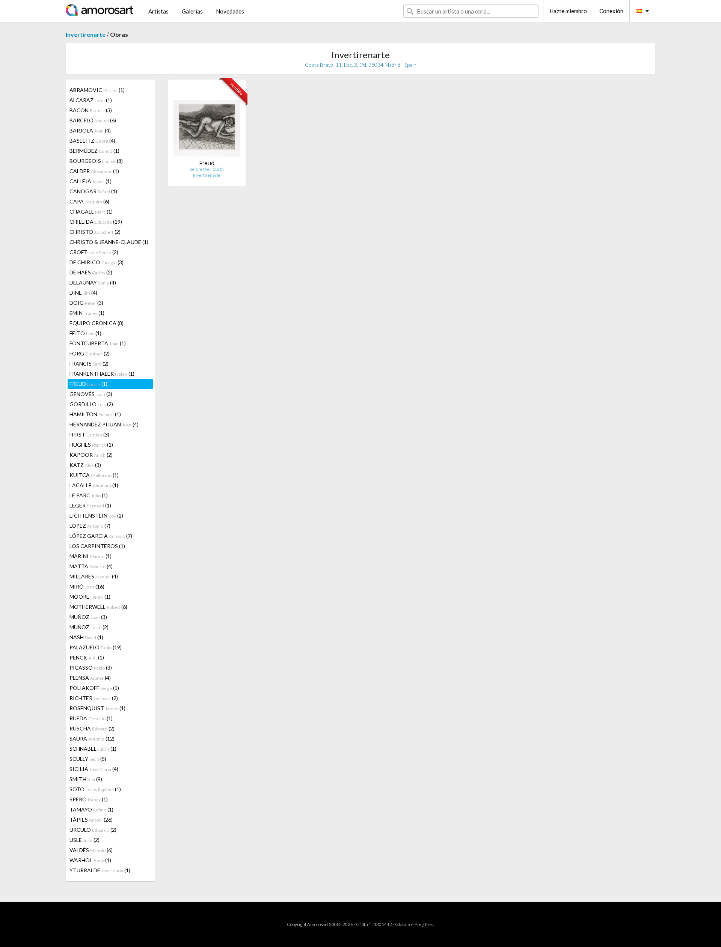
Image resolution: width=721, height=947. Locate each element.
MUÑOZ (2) (89, 627)
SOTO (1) (95, 789)
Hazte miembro (568, 11)
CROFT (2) (93, 252)
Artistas (158, 11)
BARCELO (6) (92, 120)
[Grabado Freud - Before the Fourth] (206, 122)
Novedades (230, 11)
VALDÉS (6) (91, 850)
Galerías (192, 11)
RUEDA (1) (91, 718)
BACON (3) (90, 110)
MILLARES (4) (93, 576)
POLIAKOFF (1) (94, 688)
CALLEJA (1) (90, 181)
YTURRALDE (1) (99, 870)
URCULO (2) (92, 830)
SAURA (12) (92, 738)
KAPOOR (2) (91, 455)
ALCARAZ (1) (90, 100)
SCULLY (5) (87, 759)
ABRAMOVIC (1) (97, 90)
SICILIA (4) (93, 769)
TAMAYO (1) (91, 809)
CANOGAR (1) (93, 191)
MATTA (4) (91, 566)
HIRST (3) (89, 434)
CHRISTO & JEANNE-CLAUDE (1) (108, 242)
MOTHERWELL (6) (98, 607)
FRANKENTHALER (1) (101, 373)
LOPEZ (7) (89, 525)
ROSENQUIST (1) (97, 708)
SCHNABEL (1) (92, 748)
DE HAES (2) (90, 272)
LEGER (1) (90, 505)
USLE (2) (84, 840)
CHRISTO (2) (95, 232)
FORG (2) (89, 353)
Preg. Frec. (424, 924)
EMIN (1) (86, 313)
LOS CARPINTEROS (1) (97, 546)
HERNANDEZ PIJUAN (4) (104, 424)
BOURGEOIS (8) (96, 161)
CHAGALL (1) (91, 211)
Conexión (611, 11)
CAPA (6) (89, 201)
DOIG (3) (86, 303)
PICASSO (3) (90, 667)
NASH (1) (86, 637)
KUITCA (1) (94, 475)
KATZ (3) (85, 465)
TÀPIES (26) (91, 819)
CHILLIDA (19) (95, 221)
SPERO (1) (88, 799)
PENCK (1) (86, 657)
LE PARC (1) (88, 495)
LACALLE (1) (93, 485)
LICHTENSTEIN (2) (96, 515)
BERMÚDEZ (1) (94, 151)
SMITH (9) (85, 779)
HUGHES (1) (91, 444)
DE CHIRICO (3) (96, 262)
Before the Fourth (206, 169)
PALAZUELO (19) (95, 647)
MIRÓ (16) (86, 586)
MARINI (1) (90, 556)
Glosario (403, 924)
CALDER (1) (94, 171)
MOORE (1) (89, 596)
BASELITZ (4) (92, 140)
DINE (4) (83, 292)
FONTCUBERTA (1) (97, 343)
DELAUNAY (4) (92, 282)
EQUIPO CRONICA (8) (96, 323)
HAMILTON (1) (95, 414)
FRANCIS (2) (89, 363)
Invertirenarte (86, 34)
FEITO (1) (85, 333)
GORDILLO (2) (91, 404)
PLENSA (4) (90, 677)
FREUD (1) (88, 384)
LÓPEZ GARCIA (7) (100, 536)
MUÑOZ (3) (88, 617)
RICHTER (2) (93, 698)
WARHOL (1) (90, 860)
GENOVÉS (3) (90, 394)
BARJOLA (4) (90, 130)
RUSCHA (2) (92, 728)
